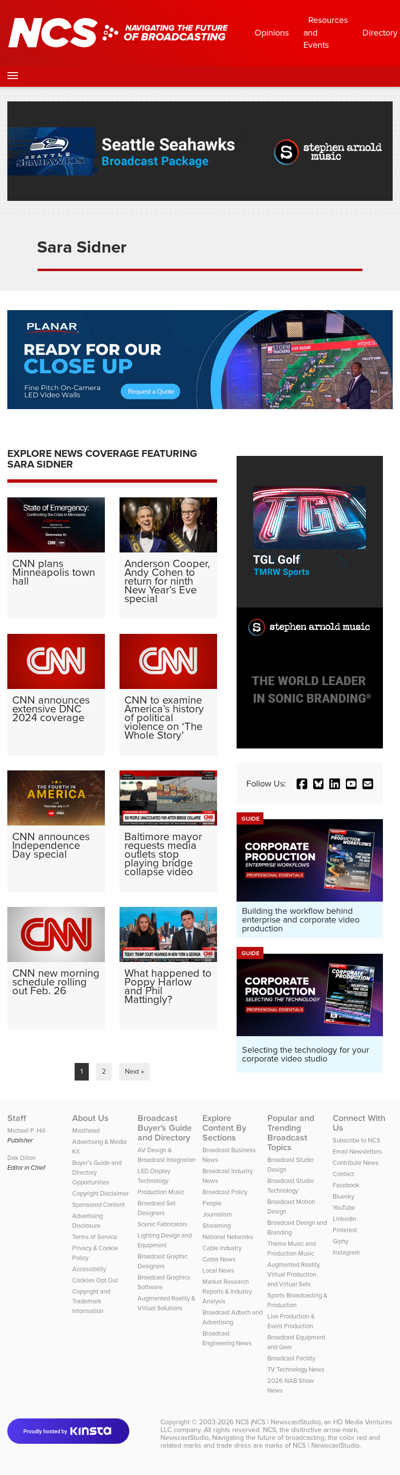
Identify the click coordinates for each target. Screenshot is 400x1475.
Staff (16, 1118)
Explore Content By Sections (224, 1127)
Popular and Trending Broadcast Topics (290, 1132)
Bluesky (343, 1196)
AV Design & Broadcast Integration (167, 1154)
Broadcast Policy (224, 1192)
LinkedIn (344, 1218)
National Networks (227, 1236)
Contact (343, 1174)
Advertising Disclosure (87, 1220)
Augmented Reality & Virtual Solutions (166, 1303)
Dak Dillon (21, 1157)
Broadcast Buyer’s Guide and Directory (165, 1127)
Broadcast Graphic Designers (162, 1261)
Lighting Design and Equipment (165, 1240)
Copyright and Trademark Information (91, 1301)
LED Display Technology (154, 1175)
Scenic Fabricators (162, 1224)
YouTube (344, 1207)
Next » (134, 1071)
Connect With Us (359, 1123)
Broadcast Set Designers (157, 1208)
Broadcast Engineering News (227, 1338)
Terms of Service (94, 1236)
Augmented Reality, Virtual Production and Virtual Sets (293, 1274)
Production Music (161, 1192)
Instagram (346, 1252)
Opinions (272, 32)
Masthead (86, 1130)
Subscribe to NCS (356, 1140)
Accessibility (89, 1269)
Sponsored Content (98, 1204)
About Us (90, 1118)
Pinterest (345, 1230)
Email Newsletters (357, 1151)
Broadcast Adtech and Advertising (232, 1317)
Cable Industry (221, 1248)
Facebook (346, 1185)
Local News (218, 1270)
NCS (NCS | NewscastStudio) (278, 1422)
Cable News (219, 1259)
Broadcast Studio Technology (290, 1185)
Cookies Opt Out (95, 1280)
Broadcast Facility (291, 1358)
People (211, 1203)
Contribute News (356, 1162)
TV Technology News (295, 1369)
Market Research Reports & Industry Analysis (227, 1291)
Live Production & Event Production (291, 1321)
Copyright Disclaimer (100, 1193)
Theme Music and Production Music (291, 1248)
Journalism (217, 1214)
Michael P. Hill (26, 1130)
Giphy (340, 1241)
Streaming (216, 1225)
